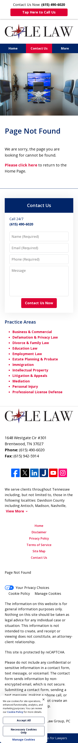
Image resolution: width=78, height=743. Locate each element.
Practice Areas (20, 322)
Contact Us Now (39, 303)
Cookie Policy (19, 593)
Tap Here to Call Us (38, 12)
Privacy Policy (39, 538)
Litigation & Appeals (29, 375)
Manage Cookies (48, 593)
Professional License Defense (37, 392)
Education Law (24, 348)
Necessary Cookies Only (24, 731)
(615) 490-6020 (31, 449)
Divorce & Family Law (30, 342)
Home (13, 48)
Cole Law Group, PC (54, 721)
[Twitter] (25, 473)
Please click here (21, 165)
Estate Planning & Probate (35, 359)
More (65, 48)
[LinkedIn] (34, 473)
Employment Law (27, 353)
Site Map (39, 551)
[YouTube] (53, 473)
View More (15, 511)
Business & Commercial (32, 331)
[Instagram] (62, 473)
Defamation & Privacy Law (35, 337)
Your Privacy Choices (32, 587)
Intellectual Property (30, 370)
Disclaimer (39, 532)
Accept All (24, 720)
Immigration (23, 364)
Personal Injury (25, 386)
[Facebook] (15, 473)
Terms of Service (39, 545)
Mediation (21, 381)
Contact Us (39, 48)
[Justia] (44, 473)
